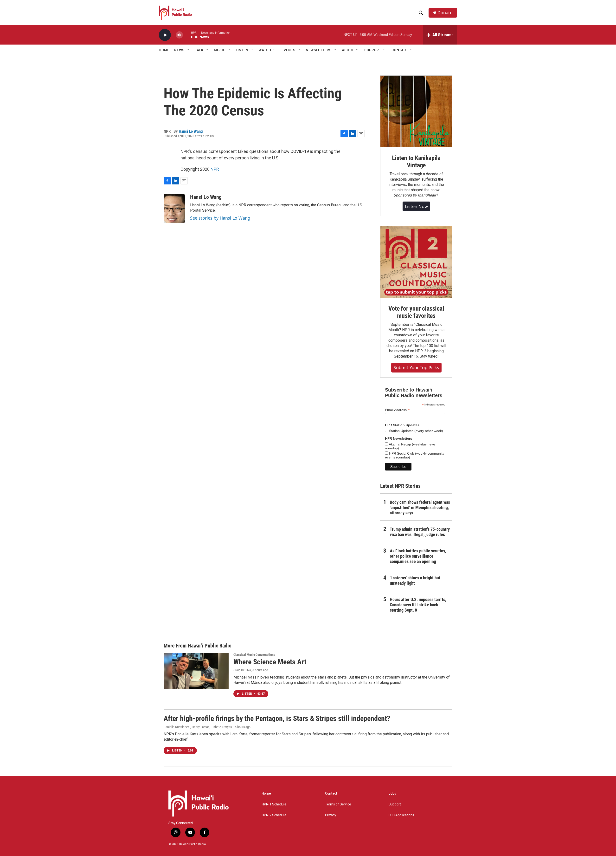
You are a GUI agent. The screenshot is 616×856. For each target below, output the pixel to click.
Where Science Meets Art (269, 662)
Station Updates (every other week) (415, 431)
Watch (265, 50)
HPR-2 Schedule (274, 815)
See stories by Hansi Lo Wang (220, 218)
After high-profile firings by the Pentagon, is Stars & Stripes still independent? (277, 718)
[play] (165, 35)
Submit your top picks (416, 367)
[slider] (187, 34)
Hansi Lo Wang (191, 131)
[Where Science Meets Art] (196, 671)
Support (395, 804)
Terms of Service (338, 804)
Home (164, 50)
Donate (444, 12)
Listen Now (416, 206)
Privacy (330, 815)
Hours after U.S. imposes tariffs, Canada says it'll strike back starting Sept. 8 (418, 605)
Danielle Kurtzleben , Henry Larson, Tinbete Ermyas (198, 727)
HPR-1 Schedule (274, 804)
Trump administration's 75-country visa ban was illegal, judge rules (420, 532)
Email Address (397, 410)
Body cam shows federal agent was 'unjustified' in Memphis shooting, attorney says (420, 507)
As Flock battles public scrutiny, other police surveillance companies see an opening (418, 556)
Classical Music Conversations (254, 655)
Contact (331, 793)
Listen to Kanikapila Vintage (416, 161)
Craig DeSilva (242, 670)
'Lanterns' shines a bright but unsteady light (415, 580)
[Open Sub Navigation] (188, 50)
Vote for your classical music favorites (416, 312)
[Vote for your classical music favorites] (416, 262)
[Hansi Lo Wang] (174, 208)
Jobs (392, 793)
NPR (215, 169)
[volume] (179, 35)
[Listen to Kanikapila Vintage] (416, 111)
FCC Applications (401, 815)
